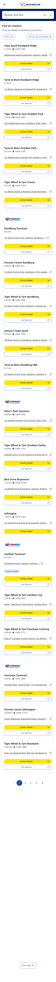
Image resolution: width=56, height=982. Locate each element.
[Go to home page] (30, 4)
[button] (44, 15)
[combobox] (28, 15)
